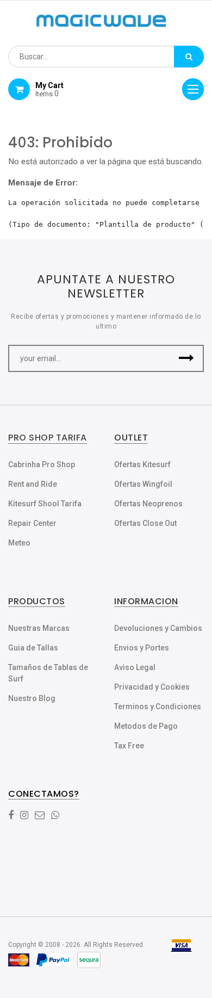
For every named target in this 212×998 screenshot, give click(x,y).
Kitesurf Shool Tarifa (45, 503)
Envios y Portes (141, 647)
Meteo (19, 542)
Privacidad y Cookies (152, 687)
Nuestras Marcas (39, 628)
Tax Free (129, 745)
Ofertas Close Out (145, 523)
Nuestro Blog (31, 698)
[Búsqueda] (189, 56)
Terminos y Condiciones (157, 706)
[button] (186, 358)
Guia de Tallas (33, 647)
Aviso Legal (134, 667)
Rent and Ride (32, 484)
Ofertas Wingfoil (143, 484)
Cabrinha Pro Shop (41, 464)
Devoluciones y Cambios (158, 628)
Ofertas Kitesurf (142, 464)
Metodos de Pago (146, 726)
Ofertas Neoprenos (148, 503)
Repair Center (32, 523)
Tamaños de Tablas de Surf (48, 673)
